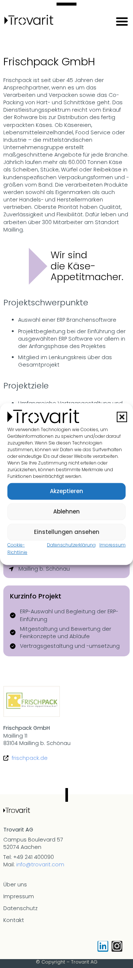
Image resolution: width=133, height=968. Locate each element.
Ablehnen (66, 511)
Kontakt (13, 920)
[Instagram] (117, 946)
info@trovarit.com (40, 864)
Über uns (15, 884)
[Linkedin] (103, 946)
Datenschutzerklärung (71, 544)
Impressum (112, 544)
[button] (122, 417)
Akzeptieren (66, 491)
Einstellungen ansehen (66, 532)
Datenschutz (20, 908)
